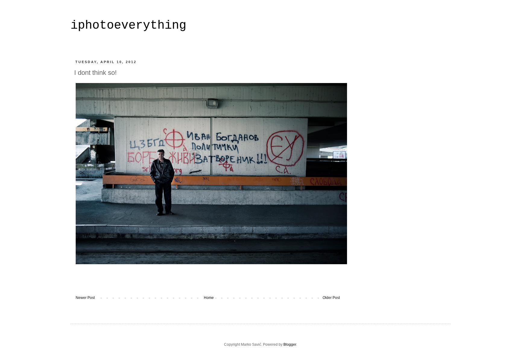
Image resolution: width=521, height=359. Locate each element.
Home (209, 298)
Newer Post (85, 298)
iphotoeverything (128, 25)
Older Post (331, 298)
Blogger (289, 344)
